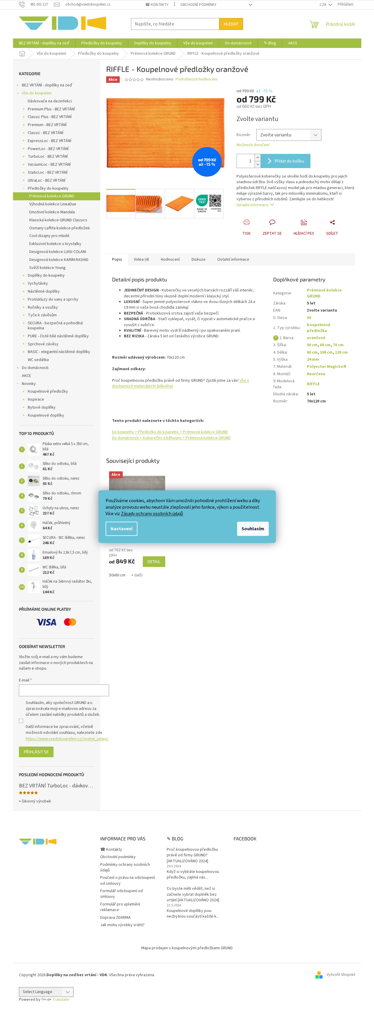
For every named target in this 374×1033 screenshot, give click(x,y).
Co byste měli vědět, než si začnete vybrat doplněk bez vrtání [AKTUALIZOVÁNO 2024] (193, 894)
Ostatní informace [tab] (233, 259)
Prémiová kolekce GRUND (51, 196)
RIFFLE (313, 384)
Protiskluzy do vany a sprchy (53, 299)
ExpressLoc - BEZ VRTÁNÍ (49, 141)
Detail (154, 561)
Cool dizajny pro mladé (49, 236)
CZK (323, 4)
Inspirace (36, 399)
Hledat (231, 23)
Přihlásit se (36, 751)
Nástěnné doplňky (44, 291)
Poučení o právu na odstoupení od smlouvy (127, 880)
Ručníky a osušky (43, 307)
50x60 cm (117, 575)
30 (309, 318)
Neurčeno (316, 374)
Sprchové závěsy (43, 344)
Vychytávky (38, 283)
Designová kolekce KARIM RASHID (58, 260)
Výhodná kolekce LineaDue (52, 204)
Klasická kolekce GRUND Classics (58, 220)
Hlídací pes (304, 233)
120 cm (341, 352)
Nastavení (121, 529)
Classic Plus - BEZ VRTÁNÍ (50, 117)
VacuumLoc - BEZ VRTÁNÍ (49, 164)
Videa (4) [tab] (141, 259)
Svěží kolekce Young (47, 268)
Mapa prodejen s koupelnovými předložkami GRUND (187, 948)
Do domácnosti (35, 368)
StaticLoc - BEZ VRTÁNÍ (47, 172)
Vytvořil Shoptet (341, 975)
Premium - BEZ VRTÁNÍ (47, 125)
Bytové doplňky (42, 407)
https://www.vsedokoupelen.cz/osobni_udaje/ (67, 739)
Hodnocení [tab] (170, 259)
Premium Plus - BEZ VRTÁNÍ (51, 109)
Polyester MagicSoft (327, 367)
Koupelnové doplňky (46, 415)
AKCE (26, 376)
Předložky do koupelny (48, 188)
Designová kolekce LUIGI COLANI (57, 252)
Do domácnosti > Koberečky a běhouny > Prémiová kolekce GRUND (171, 438)
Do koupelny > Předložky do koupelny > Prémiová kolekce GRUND (170, 432)
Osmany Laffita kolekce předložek (59, 228)
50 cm (312, 345)
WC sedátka (38, 360)
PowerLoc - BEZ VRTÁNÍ (48, 149)
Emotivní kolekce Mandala (52, 212)
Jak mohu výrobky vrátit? (122, 925)
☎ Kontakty (157, 4)
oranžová (316, 338)
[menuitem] (44, 43)
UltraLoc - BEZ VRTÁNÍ (46, 180)
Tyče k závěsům (42, 315)
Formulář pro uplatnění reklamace (120, 907)
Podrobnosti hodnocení (196, 79)
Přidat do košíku (289, 160)
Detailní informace (252, 205)
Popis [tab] (117, 259)
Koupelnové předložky (48, 391)
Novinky (29, 384)
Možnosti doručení (253, 145)
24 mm (313, 359)
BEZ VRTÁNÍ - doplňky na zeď (47, 85)
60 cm (325, 345)
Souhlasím (253, 529)
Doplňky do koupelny (46, 275)
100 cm (326, 352)
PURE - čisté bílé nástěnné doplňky (58, 336)
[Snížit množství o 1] (257, 164)
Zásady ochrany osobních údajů (152, 513)
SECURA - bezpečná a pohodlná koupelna (55, 325)
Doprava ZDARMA (115, 918)
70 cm (338, 345)
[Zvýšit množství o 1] (257, 157)
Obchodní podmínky (198, 4)
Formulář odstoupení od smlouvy (121, 894)
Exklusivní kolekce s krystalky (55, 244)
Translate (60, 1000)
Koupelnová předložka (318, 327)
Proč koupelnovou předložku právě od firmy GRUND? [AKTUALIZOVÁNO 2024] (192, 855)
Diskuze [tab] (198, 259)
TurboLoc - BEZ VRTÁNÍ (48, 156)
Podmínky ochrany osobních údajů (125, 867)
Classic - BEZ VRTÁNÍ (45, 133)
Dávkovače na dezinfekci (50, 101)
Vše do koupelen (36, 93)
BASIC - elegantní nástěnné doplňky (59, 352)
